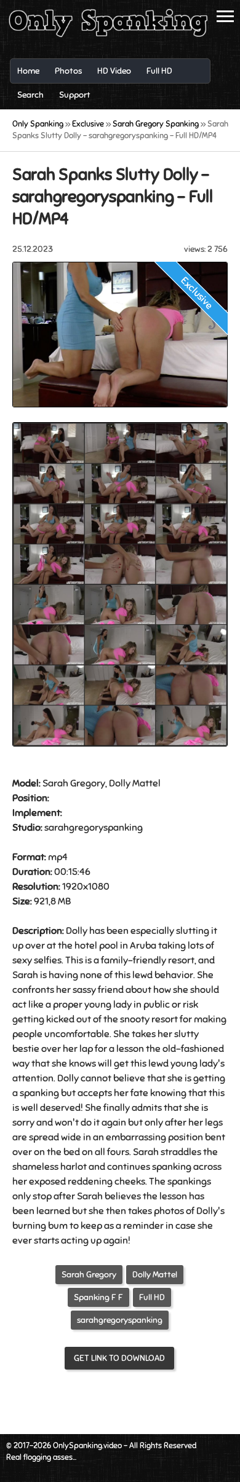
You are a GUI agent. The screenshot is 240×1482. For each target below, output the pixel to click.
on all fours (105, 1152)
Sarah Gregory (89, 1274)
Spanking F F (98, 1297)
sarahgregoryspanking (119, 1320)
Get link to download (119, 1358)
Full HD (152, 1297)
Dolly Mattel (154, 1274)
